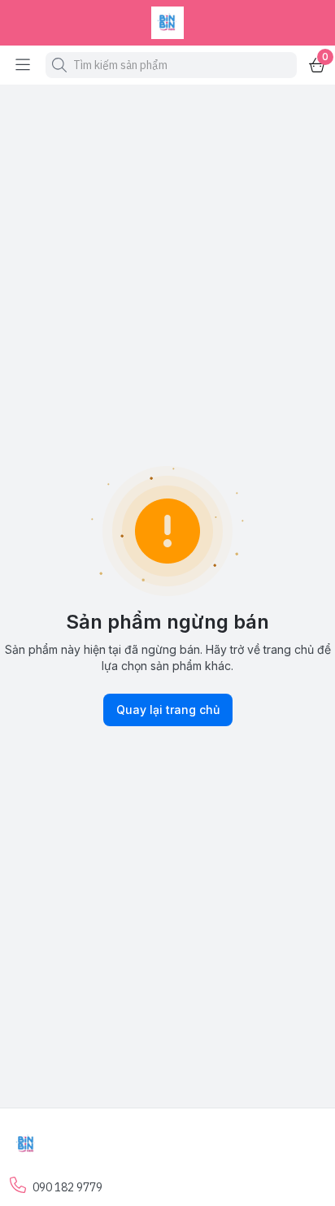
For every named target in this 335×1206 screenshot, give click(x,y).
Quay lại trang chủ (168, 709)
